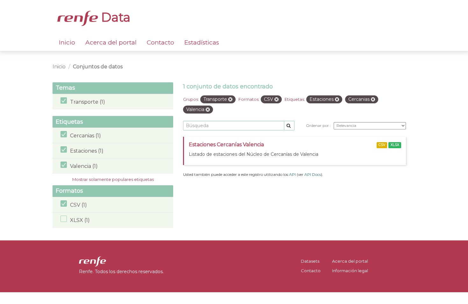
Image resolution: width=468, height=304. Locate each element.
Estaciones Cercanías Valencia (226, 145)
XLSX (395, 145)
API (292, 174)
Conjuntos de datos (98, 67)
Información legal (350, 270)
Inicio (67, 42)
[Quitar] (230, 99)
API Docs (312, 174)
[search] (289, 126)
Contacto (160, 42)
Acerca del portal (111, 42)
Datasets (310, 261)
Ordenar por (318, 125)
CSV (382, 145)
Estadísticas (201, 42)
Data (114, 17)
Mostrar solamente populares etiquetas (113, 179)
